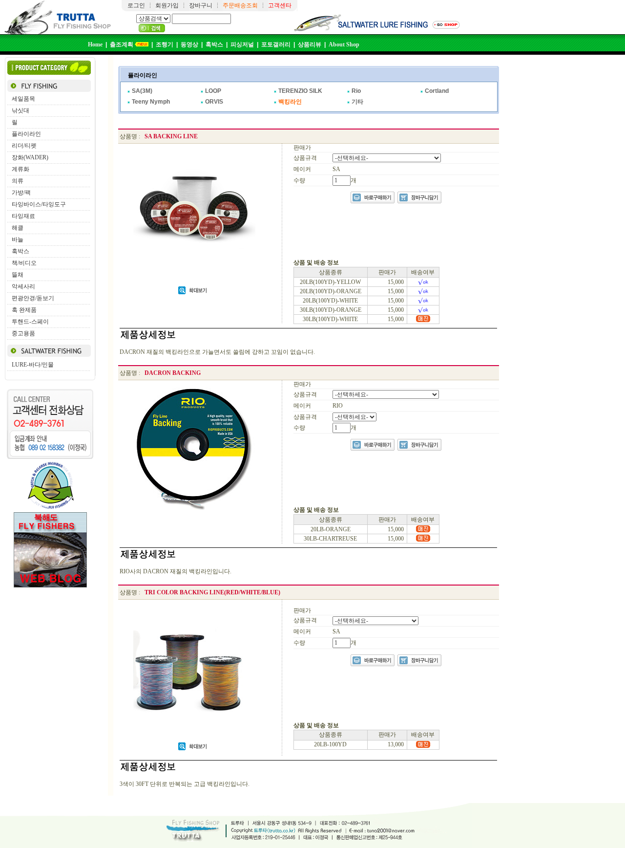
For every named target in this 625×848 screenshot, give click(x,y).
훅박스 (214, 44)
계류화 (20, 169)
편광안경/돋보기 (33, 298)
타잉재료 (23, 216)
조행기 (164, 44)
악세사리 (23, 286)
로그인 (136, 5)
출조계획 (121, 44)
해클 (17, 227)
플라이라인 (26, 133)
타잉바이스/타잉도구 (39, 204)
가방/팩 (21, 192)
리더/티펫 (24, 145)
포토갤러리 (276, 44)
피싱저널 (242, 44)
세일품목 (23, 98)
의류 (17, 180)
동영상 (189, 44)
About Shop (344, 44)
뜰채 (17, 274)
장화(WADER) (30, 157)
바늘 (17, 239)
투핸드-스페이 (30, 321)
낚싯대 (20, 110)
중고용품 (23, 333)
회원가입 (167, 5)
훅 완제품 (24, 309)
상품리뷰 (309, 44)
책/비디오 (24, 263)
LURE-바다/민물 (33, 364)
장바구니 (200, 5)
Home (95, 44)
